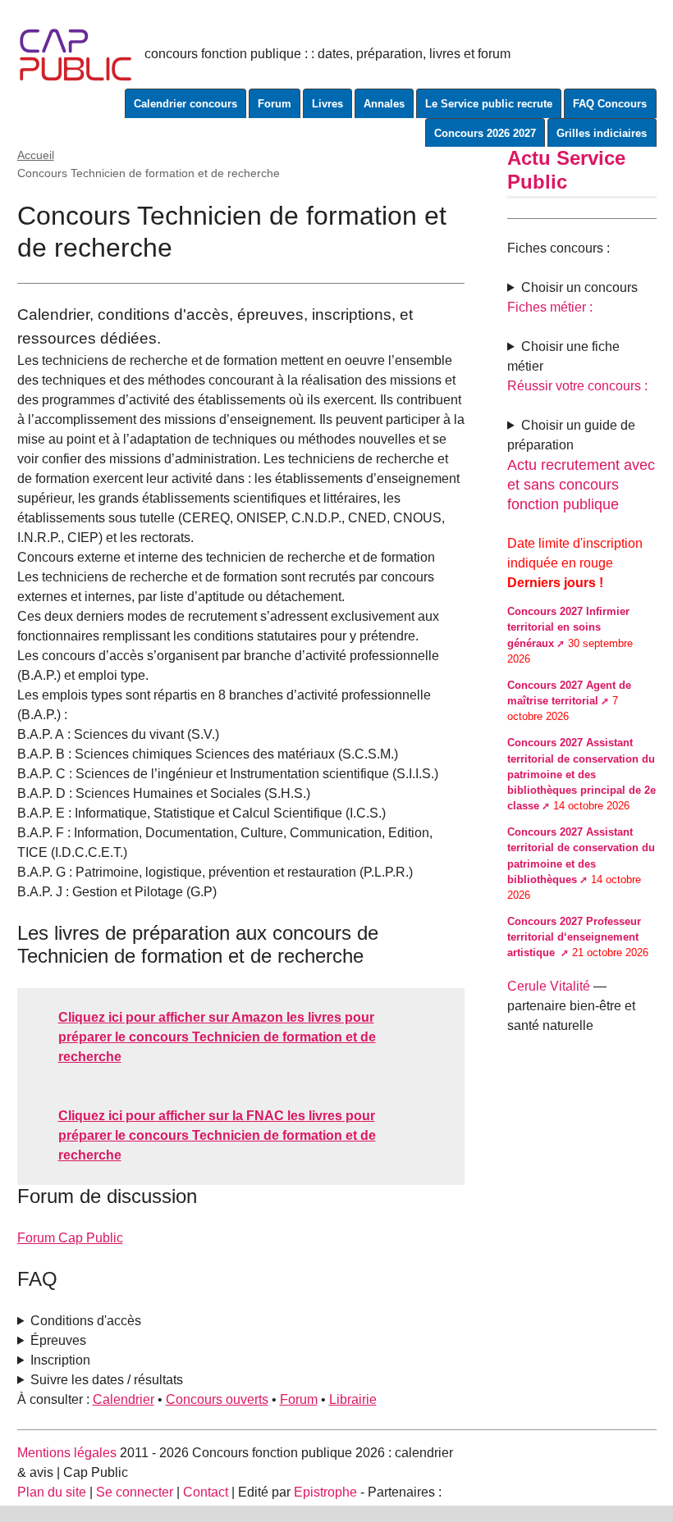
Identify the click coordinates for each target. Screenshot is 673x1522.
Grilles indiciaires (601, 133)
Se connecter (134, 1492)
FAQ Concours (610, 104)
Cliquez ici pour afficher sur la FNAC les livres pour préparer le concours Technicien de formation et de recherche (217, 1135)
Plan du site (51, 1492)
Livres (327, 104)
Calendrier (123, 1399)
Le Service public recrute (488, 104)
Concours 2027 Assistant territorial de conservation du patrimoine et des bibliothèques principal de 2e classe (581, 774)
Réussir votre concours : (577, 386)
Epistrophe (325, 1492)
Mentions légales (67, 1453)
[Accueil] (76, 54)
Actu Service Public (566, 170)
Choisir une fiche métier (563, 356)
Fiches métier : (550, 307)
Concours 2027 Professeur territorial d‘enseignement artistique (574, 937)
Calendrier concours (185, 104)
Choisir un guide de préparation (571, 435)
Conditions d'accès (85, 1321)
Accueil (35, 155)
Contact (205, 1492)
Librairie (353, 1399)
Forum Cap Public (70, 1238)
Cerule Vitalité (548, 986)
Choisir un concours (579, 287)
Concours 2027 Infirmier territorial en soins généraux (568, 627)
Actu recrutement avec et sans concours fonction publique (581, 485)
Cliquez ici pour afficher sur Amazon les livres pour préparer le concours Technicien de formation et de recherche (217, 1037)
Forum (274, 104)
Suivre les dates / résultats (106, 1380)
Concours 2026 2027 (485, 133)
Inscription (60, 1360)
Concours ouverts (217, 1399)
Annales (384, 104)
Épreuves (58, 1340)
